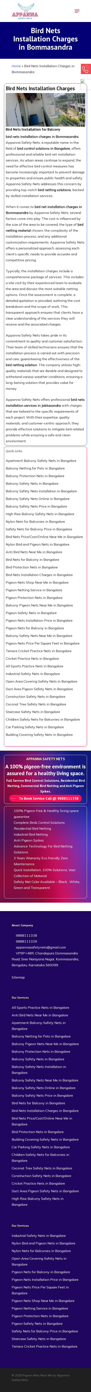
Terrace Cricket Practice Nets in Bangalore (39, 651)
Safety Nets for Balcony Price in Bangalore (39, 529)
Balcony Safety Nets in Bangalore (32, 483)
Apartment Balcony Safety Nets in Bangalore (41, 461)
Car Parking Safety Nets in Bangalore (35, 727)
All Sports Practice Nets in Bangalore (34, 666)
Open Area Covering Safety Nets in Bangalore (41, 681)
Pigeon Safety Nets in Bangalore (31, 613)
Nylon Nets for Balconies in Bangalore (35, 521)
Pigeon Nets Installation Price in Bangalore (39, 620)
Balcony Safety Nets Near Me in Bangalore (39, 636)
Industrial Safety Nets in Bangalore (33, 674)
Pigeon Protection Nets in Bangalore (34, 597)
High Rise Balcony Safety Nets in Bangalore (40, 514)
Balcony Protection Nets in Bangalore (35, 476)
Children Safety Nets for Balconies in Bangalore (43, 719)
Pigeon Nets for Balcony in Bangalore (35, 628)
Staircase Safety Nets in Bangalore (33, 712)
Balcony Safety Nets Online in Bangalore (38, 499)
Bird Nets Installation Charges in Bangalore (39, 575)
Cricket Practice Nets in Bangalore (32, 658)
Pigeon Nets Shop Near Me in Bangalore (37, 582)
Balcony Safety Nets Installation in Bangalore (41, 491)
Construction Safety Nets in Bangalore (35, 696)
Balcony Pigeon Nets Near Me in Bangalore (39, 605)
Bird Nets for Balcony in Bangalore (32, 559)
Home (16, 66)
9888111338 (26, 935)
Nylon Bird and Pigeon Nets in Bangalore (37, 544)
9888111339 (26, 941)
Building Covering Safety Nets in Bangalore (39, 734)
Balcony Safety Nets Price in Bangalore (36, 506)
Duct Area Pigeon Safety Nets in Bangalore (39, 689)
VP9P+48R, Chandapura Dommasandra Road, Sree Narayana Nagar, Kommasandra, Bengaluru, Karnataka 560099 (45, 959)
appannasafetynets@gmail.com (40, 947)
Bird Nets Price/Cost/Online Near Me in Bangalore (44, 537)
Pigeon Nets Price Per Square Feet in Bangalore (43, 643)
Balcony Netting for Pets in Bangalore (35, 468)
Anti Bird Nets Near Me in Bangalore (34, 552)
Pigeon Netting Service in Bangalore (34, 590)
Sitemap (18, 977)
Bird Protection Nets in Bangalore (32, 567)
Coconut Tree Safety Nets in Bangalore (36, 704)
